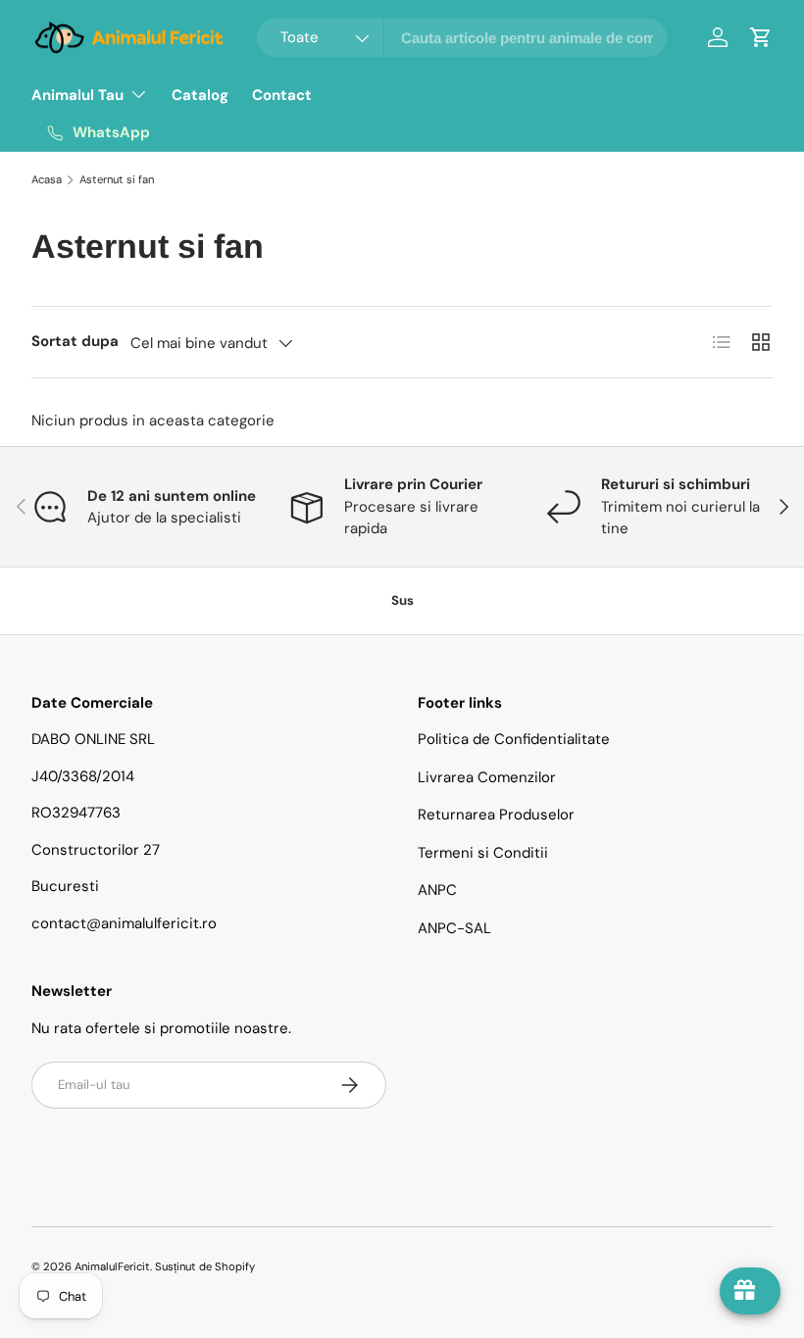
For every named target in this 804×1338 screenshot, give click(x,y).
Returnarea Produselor (496, 814)
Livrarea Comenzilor (487, 777)
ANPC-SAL (454, 928)
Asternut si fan (116, 179)
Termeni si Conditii (483, 853)
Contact (282, 95)
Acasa (46, 179)
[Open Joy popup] (750, 1290)
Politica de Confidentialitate (514, 739)
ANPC (437, 890)
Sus (402, 600)
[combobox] (462, 38)
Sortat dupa (75, 341)
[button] (760, 37)
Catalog (200, 95)
